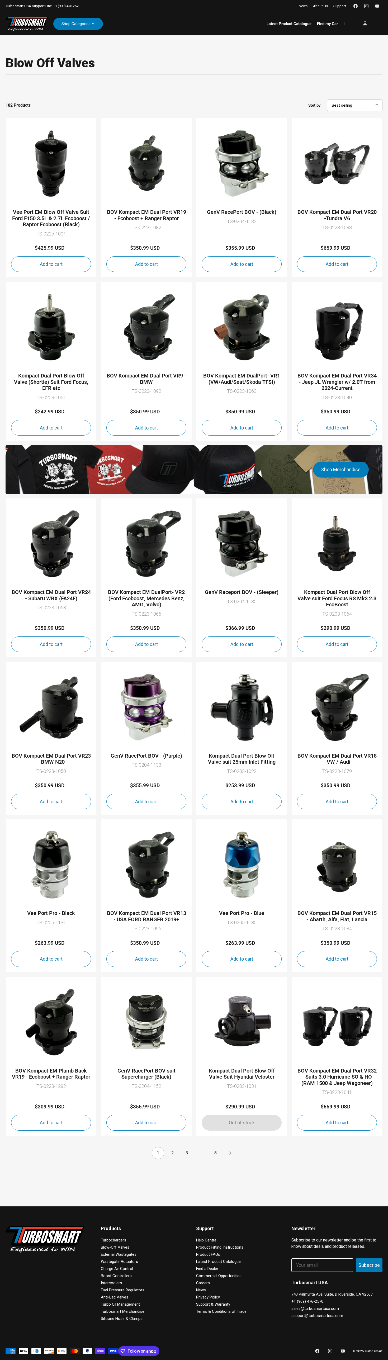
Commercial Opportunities (219, 1275)
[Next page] (230, 1153)
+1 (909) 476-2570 (307, 1301)
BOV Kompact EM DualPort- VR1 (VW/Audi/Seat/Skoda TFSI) (241, 379)
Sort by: (314, 105)
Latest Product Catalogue (289, 23)
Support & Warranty (213, 1304)
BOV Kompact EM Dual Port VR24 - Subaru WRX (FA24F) (51, 595)
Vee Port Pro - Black (51, 913)
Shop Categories (76, 23)
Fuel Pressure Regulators (122, 1290)
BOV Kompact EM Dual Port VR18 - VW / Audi (337, 759)
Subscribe (369, 1265)
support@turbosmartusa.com (317, 1315)
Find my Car (327, 23)
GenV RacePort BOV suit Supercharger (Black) (146, 1074)
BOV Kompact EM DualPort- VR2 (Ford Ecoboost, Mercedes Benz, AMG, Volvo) (146, 598)
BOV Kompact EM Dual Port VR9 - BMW (146, 379)
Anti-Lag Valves (114, 1297)
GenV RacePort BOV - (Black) (241, 212)
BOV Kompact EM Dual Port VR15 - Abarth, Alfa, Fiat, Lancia (337, 916)
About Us (320, 6)
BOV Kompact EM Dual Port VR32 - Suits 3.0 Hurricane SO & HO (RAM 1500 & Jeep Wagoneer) (337, 1077)
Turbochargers (113, 1240)
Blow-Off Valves (115, 1247)
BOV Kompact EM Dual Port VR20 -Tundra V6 (337, 215)
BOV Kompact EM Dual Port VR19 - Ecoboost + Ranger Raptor (146, 215)
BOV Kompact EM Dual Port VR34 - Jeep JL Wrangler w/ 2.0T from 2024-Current (337, 382)
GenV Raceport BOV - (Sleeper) (241, 592)
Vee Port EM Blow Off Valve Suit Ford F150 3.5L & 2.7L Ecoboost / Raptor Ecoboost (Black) (51, 218)
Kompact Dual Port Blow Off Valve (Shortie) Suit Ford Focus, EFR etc (51, 382)
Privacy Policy (208, 1297)
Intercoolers (111, 1283)
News (303, 6)
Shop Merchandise (341, 469)
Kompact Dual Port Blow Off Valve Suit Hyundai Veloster (242, 1074)
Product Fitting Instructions (219, 1247)
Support (339, 6)
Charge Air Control (117, 1268)
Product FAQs (208, 1254)
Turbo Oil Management (120, 1304)
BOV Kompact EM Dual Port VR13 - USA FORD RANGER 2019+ (146, 916)
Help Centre (206, 1240)
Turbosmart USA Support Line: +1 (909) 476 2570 (43, 6)
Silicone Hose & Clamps (122, 1318)
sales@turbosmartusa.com (315, 1308)
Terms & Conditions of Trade (221, 1311)
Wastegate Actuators (119, 1261)
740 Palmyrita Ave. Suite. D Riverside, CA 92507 (332, 1294)
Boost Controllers (116, 1275)
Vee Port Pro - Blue (241, 913)
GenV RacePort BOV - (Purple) (146, 756)
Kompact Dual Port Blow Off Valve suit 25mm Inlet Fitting (242, 759)
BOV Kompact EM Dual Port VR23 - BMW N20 (51, 759)
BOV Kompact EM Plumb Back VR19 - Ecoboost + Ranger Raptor (51, 1074)
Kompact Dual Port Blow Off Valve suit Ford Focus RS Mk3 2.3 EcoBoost (336, 598)
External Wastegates (118, 1254)
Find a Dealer (207, 1268)
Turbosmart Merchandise (122, 1311)
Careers (203, 1283)
